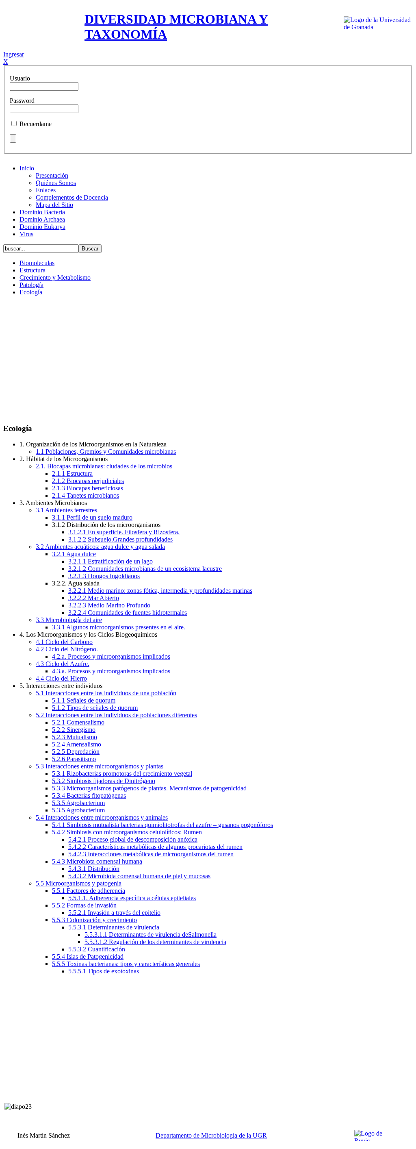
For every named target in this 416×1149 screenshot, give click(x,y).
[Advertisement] (208, 359)
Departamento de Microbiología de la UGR (211, 1135)
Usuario (20, 78)
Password (22, 100)
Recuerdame (36, 123)
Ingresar (13, 54)
